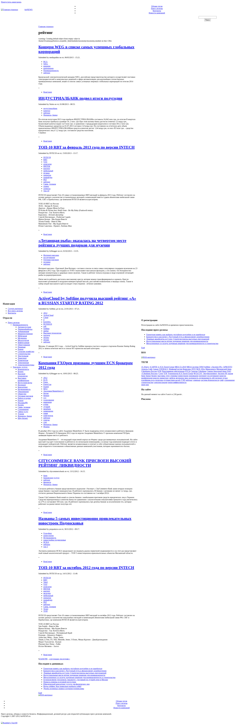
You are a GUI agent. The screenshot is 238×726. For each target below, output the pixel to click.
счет (45, 422)
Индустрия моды (25, 383)
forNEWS (28, 10)
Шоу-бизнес (23, 418)
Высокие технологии (23, 375)
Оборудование (24, 345)
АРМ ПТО (227, 367)
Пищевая (21, 347)
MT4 (45, 389)
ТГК (165, 373)
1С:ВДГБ (153, 367)
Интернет (22, 385)
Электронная (23, 363)
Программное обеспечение (173, 371)
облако (46, 340)
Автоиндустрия (24, 327)
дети (168, 376)
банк (45, 476)
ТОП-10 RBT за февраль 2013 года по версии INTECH (86, 147)
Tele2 (45, 582)
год (44, 398)
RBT (45, 160)
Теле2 (45, 609)
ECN (45, 380)
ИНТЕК (46, 166)
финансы (47, 482)
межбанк (47, 409)
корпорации (48, 68)
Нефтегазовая (23, 343)
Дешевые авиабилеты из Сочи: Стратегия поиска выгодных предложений (74, 673)
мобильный (48, 171)
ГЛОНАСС (163, 369)
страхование (229, 380)
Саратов (194, 371)
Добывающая (23, 331)
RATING (47, 322)
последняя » (65, 659)
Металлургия (23, 340)
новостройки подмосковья (54, 540)
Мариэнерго (211, 369)
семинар (196, 380)
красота (156, 378)
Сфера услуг (23, 412)
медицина (180, 378)
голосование (48, 400)
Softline (46, 329)
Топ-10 (46, 191)
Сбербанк (202, 371)
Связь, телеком (24, 407)
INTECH (47, 157)
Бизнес (21, 371)
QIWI (201, 367)
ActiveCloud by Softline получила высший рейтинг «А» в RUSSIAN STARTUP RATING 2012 (87, 300)
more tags (145, 385)
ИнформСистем (175, 369)
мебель (172, 378)
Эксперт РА (222, 373)
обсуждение (217, 378)
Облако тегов (157, 6)
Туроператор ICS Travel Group (180, 373)
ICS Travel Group (167, 367)
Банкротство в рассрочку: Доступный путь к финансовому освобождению (74, 671)
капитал (46, 111)
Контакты (157, 11)
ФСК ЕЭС (198, 373)
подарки (46, 262)
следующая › (54, 659)
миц (186, 378)
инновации (193, 376)
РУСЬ (187, 371)
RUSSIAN (47, 324)
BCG (45, 62)
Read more (47, 92)
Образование (23, 392)
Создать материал (15, 309)
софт (222, 380)
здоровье (174, 376)
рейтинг (46, 73)
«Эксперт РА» (217, 367)
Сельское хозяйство (26, 351)
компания (47, 402)
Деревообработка (25, 329)
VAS (45, 162)
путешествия (169, 380)
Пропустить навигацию (11, 2)
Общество (22, 394)
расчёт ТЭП (180, 380)
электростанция (160, 382)
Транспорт (22, 358)
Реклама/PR (23, 403)
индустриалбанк (50, 108)
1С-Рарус (145, 367)
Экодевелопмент (210, 373)
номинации (48, 411)
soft (44, 326)
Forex (45, 382)
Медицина (22, 338)
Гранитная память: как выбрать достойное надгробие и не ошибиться (72, 668)
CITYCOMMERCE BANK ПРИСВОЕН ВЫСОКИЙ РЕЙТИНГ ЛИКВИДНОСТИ (84, 462)
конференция (146, 378)
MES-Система (193, 367)
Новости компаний (157, 13)
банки (148, 376)
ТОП (45, 611)
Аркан (156, 369)
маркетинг (164, 378)
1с (159, 367)
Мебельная (22, 336)
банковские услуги (51, 478)
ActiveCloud (48, 315)
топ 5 (45, 547)
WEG (45, 64)
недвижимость (205, 378)
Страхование (23, 409)
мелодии (47, 593)
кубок (45, 404)
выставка (161, 376)
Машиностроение (25, 334)
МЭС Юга (200, 369)
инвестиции (48, 536)
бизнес (154, 376)
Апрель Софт (147, 369)
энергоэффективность (177, 382)
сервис (46, 186)
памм (45, 413)
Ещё (40, 693)
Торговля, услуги (20, 367)
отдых (225, 378)
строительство (147, 382)
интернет (203, 376)
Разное (20, 349)
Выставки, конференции (23, 379)
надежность (193, 378)
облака (46, 337)
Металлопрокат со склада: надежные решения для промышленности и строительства (79, 677)
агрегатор (47, 164)
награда (46, 335)
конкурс (222, 376)
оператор (47, 175)
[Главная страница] (9, 10)
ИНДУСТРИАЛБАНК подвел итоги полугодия (80, 98)
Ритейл (21, 405)
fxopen (46, 387)
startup (46, 331)
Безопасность (23, 369)
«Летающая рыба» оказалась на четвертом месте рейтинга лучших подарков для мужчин (82, 242)
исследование (49, 257)
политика (159, 380)
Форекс (46, 427)
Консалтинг (23, 387)
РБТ (45, 180)
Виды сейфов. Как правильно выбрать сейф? (62, 686)
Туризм (21, 414)
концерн (46, 66)
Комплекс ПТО (189, 369)
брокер (46, 395)
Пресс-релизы (157, 8)
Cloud (45, 317)
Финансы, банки (25, 416)
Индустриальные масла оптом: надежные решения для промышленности (74, 675)
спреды (46, 420)
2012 (45, 313)
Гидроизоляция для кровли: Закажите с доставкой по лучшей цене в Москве (75, 680)
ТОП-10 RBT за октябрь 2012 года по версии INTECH (86, 567)
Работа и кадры (24, 398)
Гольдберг (47, 533)
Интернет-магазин (51, 255)
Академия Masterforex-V (53, 391)
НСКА (46, 542)
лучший (46, 407)
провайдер (47, 177)
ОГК (159, 371)
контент (46, 168)
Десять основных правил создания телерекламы (63, 689)
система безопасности (210, 380)
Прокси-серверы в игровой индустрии (59, 682)
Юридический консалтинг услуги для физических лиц (66, 684)
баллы (46, 393)
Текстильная (23, 356)
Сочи (161, 373)
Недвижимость (24, 389)
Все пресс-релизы (15, 311)
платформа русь (148, 380)
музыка (46, 173)
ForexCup (47, 384)
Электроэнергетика (26, 365)
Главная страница (45, 26)
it (43, 320)
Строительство (24, 354)
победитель (48, 416)
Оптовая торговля (25, 396)
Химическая (23, 360)
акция (230, 373)
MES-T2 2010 (180, 367)
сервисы (46, 189)
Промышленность (20, 325)
